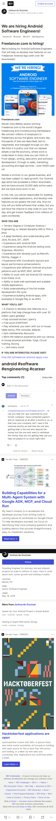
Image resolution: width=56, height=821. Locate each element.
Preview (25, 395)
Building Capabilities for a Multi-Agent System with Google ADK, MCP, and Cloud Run (27, 499)
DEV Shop (41, 794)
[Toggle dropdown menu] (52, 405)
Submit (11, 395)
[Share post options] (51, 817)
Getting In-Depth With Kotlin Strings (19, 623)
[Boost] (42, 817)
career (17, 36)
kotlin (26, 36)
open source (28, 801)
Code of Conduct (20, 451)
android (7, 36)
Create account (45, 3)
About (45, 790)
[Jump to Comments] (19, 817)
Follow (28, 562)
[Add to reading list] (32, 817)
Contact (7, 794)
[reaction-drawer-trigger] (7, 817)
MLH (50, 794)
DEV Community (13, 776)
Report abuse (37, 451)
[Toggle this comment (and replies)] (3, 411)
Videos (43, 782)
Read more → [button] (10, 538)
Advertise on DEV (43, 786)
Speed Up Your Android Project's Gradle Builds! (25, 613)
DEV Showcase (34, 790)
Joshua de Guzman (18, 10)
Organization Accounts (15, 790)
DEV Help (29, 786)
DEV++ (35, 782)
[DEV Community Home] (10, 3)
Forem (13, 801)
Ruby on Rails (26, 806)
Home (10, 782)
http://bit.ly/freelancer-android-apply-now (25, 357)
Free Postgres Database (24, 794)
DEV (14, 804)
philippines (38, 36)
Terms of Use (43, 797)
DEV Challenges (22, 782)
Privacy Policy (30, 797)
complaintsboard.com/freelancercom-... (27, 410)
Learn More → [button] (11, 764)
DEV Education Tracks (13, 786)
